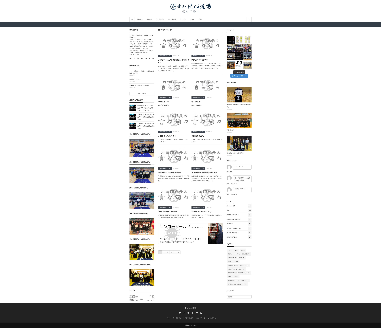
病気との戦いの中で (199, 60)
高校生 (229, 276)
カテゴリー (183, 19)
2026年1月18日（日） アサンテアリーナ (238, 265)
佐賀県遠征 (230, 130)
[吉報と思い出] (174, 85)
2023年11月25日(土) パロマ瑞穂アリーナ (238, 280)
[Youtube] (146, 58)
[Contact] (149, 58)
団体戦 (229, 254)
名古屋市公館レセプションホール (236, 269)
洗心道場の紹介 (177, 318)
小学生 (229, 250)
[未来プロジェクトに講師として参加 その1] (174, 43)
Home (168, 318)
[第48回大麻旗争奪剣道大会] (239, 143)
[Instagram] (138, 58)
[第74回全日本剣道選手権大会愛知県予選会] (239, 94)
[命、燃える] (207, 85)
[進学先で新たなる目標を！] (207, 195)
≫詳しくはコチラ (134, 54)
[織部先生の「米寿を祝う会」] (174, 156)
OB (245, 284)
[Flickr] (142, 58)
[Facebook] (134, 58)
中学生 (229, 261)
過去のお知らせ (142, 93)
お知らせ (192, 19)
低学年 (243, 250)
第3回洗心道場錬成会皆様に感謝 (204, 173)
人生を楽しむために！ (167, 136)
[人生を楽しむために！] (174, 119)
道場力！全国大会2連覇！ (168, 212)
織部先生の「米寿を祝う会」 (170, 173)
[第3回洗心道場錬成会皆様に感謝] (207, 156)
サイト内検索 (249, 19)
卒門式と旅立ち (197, 136)
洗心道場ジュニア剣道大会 (234, 284)
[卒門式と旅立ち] (207, 119)
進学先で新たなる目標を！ (202, 212)
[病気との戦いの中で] (207, 43)
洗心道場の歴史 (189, 318)
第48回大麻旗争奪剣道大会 (235, 153)
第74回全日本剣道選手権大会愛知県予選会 (239, 106)
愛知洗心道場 (190, 308)
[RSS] (153, 58)
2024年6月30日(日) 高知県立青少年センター (239, 272)
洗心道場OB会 (160, 19)
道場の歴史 (149, 19)
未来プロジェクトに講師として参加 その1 (173, 61)
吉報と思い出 (163, 102)
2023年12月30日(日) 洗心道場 (242, 254)
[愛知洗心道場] (190, 8)
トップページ (132, 19)
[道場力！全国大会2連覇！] (174, 195)
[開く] (231, 40)
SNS (200, 19)
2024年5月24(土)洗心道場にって (236, 257)
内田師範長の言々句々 (165, 55)
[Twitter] (130, 58)
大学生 (236, 261)
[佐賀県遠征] (239, 120)
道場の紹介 (140, 19)
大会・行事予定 (172, 19)
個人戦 (236, 276)
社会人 (236, 250)
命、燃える (195, 102)
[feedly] (192, 313)
